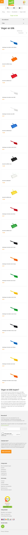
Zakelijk (2, 482)
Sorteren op (19, 30)
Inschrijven (23, 428)
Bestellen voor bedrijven (6, 512)
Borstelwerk (14, 12)
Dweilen (2, 467)
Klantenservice (4, 488)
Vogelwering (3, 473)
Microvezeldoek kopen (6, 466)
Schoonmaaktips (4, 484)
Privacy (2, 531)
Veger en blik (23, 12)
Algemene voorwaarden (6, 486)
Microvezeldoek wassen (6, 489)
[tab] (8, 8)
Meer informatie (6, 451)
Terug (3, 12)
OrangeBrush (4, 474)
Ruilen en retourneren (5, 514)
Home (8, 12)
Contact (2, 480)
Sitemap (7, 531)
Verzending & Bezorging (6, 516)
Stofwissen (3, 469)
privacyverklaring (4, 425)
